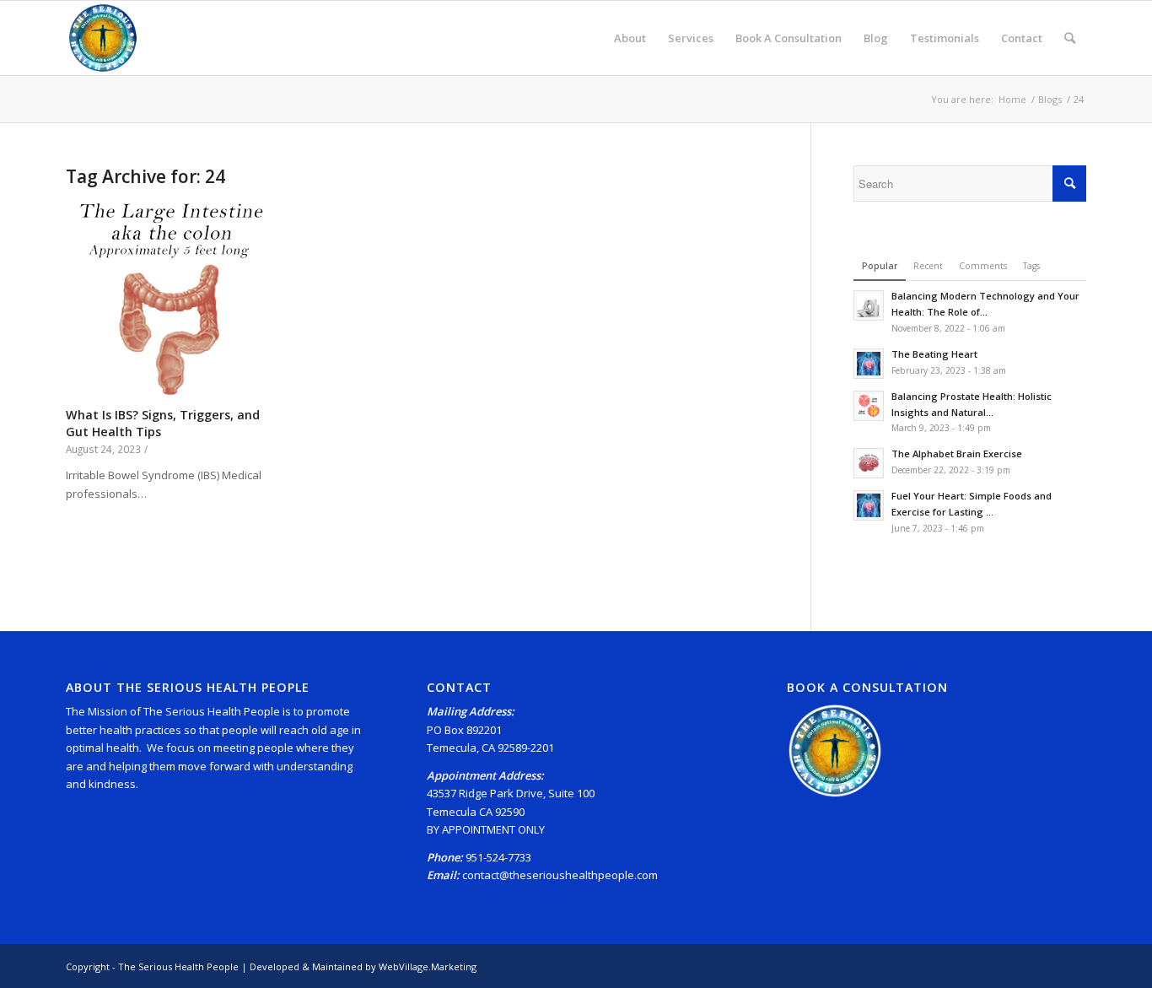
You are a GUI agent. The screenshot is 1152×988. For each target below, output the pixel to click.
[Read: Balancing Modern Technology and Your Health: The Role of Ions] (868, 305)
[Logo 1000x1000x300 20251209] (103, 38)
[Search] (1069, 38)
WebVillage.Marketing (427, 966)
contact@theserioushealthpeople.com (560, 875)
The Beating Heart (934, 354)
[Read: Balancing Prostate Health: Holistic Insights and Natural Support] (868, 406)
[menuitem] (630, 38)
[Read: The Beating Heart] (868, 363)
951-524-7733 (498, 857)
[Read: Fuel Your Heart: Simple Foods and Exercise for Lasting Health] (868, 505)
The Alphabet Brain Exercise (956, 453)
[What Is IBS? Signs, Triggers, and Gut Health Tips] (169, 298)
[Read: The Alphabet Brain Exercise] (868, 463)
